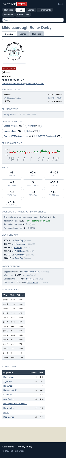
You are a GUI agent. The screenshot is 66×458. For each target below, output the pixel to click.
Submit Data (23, 14)
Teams (20, 9)
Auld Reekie (20, 250)
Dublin (6, 412)
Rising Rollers (10, 114)
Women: (33, 125)
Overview (9, 33)
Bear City (18, 247)
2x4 (26, 275)
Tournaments (44, 9)
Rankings (8, 9)
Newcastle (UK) (10, 390)
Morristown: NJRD (32, 271)
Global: (32, 130)
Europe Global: (12, 130)
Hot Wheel (8, 385)
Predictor (8, 14)
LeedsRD (30, 278)
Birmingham (20, 243)
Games (31, 9)
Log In (61, 4)
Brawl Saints (32, 282)
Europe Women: (13, 125)
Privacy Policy (24, 446)
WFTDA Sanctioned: (49, 136)
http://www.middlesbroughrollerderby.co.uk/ (23, 83)
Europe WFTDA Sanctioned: (18, 136)
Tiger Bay (19, 240)
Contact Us (8, 446)
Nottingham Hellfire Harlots (15, 403)
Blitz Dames (8, 416)
